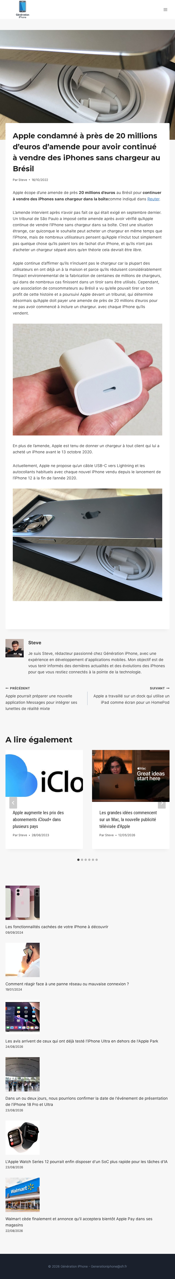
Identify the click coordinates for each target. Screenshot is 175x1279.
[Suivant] (162, 803)
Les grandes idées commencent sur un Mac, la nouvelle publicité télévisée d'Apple (128, 819)
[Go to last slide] (13, 803)
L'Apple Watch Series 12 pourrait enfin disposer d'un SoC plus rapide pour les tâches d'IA (86, 1161)
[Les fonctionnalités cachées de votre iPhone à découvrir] (87, 903)
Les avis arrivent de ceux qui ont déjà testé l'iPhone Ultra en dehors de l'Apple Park (81, 1041)
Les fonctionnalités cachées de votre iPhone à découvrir (56, 926)
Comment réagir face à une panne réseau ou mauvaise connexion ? (67, 984)
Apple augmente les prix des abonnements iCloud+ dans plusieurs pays (38, 819)
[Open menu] (165, 9)
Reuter (153, 199)
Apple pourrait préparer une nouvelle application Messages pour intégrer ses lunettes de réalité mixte (41, 698)
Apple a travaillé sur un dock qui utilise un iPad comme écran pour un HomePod (131, 695)
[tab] (78, 860)
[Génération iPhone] (22, 9)
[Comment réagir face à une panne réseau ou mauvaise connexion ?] (87, 960)
